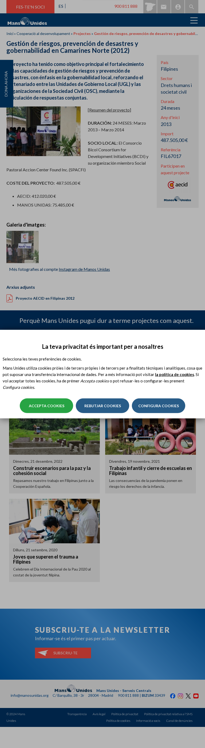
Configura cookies (158, 405)
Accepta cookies (46, 405)
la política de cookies (174, 374)
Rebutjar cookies (102, 405)
